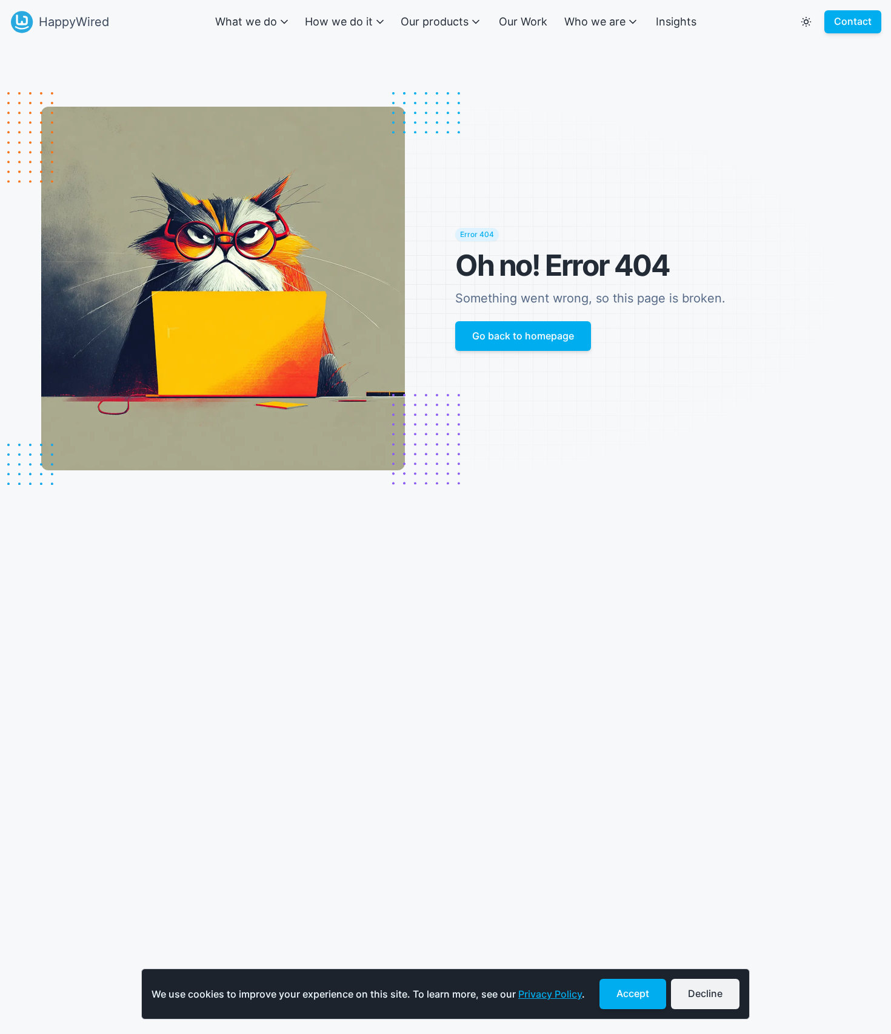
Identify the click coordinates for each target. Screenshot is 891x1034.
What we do (246, 21)
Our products (435, 21)
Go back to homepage (523, 336)
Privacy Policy (550, 994)
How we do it (339, 21)
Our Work (523, 21)
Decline (705, 993)
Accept (632, 993)
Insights (676, 21)
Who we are (595, 21)
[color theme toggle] (806, 21)
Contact (853, 21)
